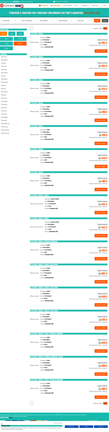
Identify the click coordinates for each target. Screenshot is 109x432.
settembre (20, 39)
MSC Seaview (4, 111)
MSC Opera (3, 88)
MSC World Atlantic (5, 130)
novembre (20, 43)
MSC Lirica (3, 76)
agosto (6, 39)
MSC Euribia (3, 66)
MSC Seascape (4, 101)
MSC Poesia (3, 95)
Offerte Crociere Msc (67, 5)
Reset (105, 20)
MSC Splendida (4, 117)
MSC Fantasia (4, 69)
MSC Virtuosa (4, 120)
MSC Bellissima (4, 60)
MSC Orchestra (4, 91)
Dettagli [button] (101, 51)
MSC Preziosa (4, 98)
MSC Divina (3, 63)
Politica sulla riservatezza (58, 422)
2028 (20, 34)
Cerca (97, 20)
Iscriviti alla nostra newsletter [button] (60, 1)
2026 (3, 34)
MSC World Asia (4, 126)
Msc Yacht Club (44, 5)
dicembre (6, 48)
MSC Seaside (4, 107)
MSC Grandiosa (4, 72)
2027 (12, 34)
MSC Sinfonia (4, 114)
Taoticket (11, 417)
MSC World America (5, 123)
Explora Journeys (57, 5)
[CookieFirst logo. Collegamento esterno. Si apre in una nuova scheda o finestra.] (1, 424)
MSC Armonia (4, 56)
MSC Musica (3, 85)
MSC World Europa (5, 133)
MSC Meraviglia (4, 82)
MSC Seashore (4, 104)
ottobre (6, 43)
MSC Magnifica (4, 79)
